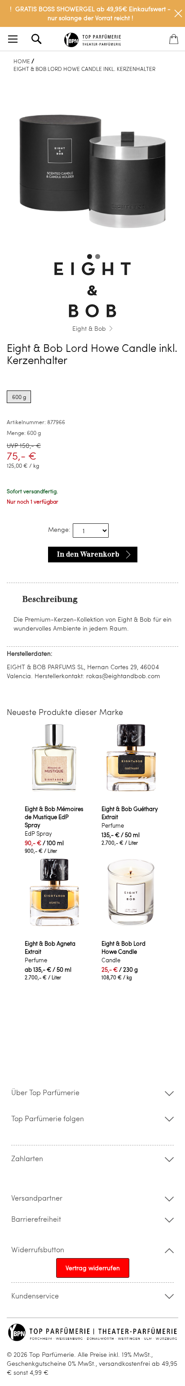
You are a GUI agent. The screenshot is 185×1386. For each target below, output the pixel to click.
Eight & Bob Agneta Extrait (50, 947)
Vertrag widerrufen (93, 1267)
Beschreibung (50, 599)
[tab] (92, 599)
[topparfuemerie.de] (92, 38)
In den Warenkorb (88, 554)
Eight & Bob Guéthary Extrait (129, 813)
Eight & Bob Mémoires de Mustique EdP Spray (54, 817)
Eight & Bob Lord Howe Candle (123, 947)
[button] (88, 255)
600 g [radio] (19, 396)
